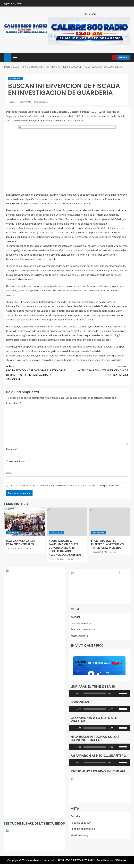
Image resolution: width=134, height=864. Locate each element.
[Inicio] (7, 57)
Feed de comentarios (83, 629)
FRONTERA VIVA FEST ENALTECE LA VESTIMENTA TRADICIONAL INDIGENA (108, 544)
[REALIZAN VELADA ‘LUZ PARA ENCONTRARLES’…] (24, 522)
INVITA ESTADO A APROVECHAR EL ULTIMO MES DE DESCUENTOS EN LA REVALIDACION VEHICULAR (36, 372)
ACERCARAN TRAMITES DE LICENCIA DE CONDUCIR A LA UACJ (103, 370)
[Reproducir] (73, 693)
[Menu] (15, 57)
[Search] (109, 57)
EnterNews (103, 860)
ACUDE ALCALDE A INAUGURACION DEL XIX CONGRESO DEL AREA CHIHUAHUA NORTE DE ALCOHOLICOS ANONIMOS (65, 547)
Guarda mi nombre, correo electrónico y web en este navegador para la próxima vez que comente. (64, 485)
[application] (99, 693)
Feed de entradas (81, 623)
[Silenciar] (116, 693)
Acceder (75, 617)
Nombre (11, 449)
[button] (15, 57)
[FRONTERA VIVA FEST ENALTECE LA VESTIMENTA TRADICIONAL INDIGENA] (109, 522)
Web (9, 473)
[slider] (123, 693)
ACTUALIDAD (15, 78)
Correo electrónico (17, 461)
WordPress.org (79, 635)
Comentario (13, 402)
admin (13, 102)
